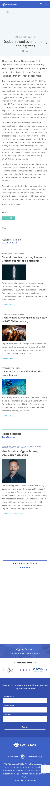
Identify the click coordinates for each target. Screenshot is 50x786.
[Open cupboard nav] (46, 4)
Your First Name (8, 697)
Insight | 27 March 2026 (13, 446)
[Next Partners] (46, 670)
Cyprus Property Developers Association (21, 447)
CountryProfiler (31, 756)
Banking (8, 218)
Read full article (8, 305)
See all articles (8, 243)
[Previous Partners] (4, 670)
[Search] (41, 4)
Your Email (7, 715)
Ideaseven (31, 780)
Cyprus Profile (11, 5)
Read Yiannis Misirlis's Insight (13, 514)
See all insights (9, 437)
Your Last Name (8, 706)
